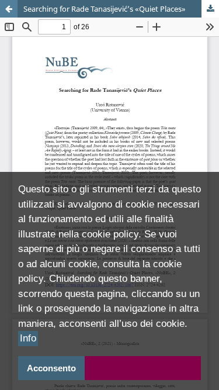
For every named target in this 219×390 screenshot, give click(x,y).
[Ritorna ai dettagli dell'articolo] (9, 9)
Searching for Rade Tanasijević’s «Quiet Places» (104, 9)
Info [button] (28, 338)
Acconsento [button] (51, 368)
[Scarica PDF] (210, 9)
